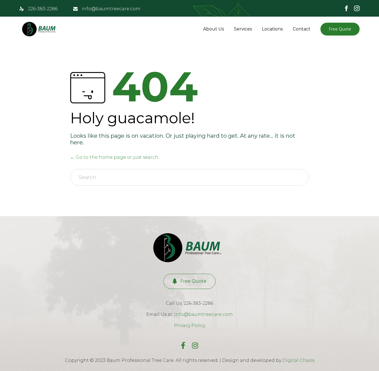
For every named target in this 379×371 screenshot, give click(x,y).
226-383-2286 (42, 8)
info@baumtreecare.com (111, 8)
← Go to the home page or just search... (115, 157)
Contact (301, 29)
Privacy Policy (189, 325)
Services (243, 29)
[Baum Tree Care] (40, 29)
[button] (340, 29)
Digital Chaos (298, 360)
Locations (272, 29)
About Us (213, 29)
